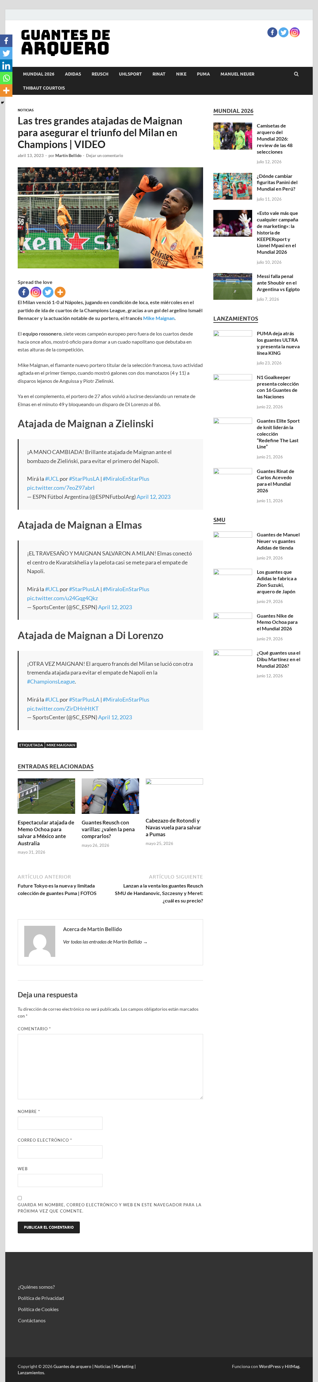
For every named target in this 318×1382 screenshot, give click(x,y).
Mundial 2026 (38, 74)
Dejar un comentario (104, 155)
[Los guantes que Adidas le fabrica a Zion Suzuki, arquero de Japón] (232, 572)
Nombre (29, 1111)
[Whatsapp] (6, 78)
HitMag (292, 1366)
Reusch (100, 74)
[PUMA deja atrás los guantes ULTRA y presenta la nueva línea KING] (232, 334)
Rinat (159, 74)
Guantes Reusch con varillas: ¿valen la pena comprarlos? (108, 829)
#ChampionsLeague (51, 681)
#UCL (52, 478)
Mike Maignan (159, 318)
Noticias (26, 110)
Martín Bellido (68, 155)
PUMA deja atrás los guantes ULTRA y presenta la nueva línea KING (278, 342)
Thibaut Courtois (44, 88)
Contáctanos (32, 1320)
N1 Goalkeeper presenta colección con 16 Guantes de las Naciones (278, 386)
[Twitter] (283, 32)
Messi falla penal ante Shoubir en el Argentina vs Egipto (278, 282)
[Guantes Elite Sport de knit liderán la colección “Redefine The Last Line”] (232, 421)
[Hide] (2, 102)
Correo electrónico (45, 1140)
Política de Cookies (38, 1309)
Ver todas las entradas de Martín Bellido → (105, 941)
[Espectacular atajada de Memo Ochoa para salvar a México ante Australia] (46, 815)
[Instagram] (295, 32)
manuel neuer (237, 74)
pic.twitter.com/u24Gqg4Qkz (62, 598)
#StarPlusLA (84, 478)
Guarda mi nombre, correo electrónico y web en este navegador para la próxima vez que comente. (110, 1207)
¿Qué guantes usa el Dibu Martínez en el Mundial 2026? (278, 659)
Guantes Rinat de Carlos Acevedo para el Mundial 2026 (275, 480)
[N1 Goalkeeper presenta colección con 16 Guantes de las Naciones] (232, 378)
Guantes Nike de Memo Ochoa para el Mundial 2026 (277, 622)
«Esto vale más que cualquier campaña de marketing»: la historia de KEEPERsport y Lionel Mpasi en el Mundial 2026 (277, 232)
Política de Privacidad (41, 1298)
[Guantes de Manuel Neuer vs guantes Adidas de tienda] (232, 535)
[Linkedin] (6, 65)
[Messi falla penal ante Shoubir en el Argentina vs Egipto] (232, 277)
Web (23, 1168)
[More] (60, 292)
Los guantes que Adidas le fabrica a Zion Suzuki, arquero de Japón (277, 581)
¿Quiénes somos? (36, 1287)
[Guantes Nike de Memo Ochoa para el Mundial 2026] (232, 616)
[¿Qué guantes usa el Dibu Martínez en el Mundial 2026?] (232, 653)
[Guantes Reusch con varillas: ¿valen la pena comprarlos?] (110, 815)
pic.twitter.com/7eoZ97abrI (61, 487)
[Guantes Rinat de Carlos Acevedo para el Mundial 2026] (232, 472)
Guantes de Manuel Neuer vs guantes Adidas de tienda (278, 540)
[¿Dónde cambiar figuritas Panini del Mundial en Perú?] (232, 176)
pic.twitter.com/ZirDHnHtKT (63, 708)
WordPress (270, 1366)
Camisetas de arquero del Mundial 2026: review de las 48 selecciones (275, 138)
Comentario (34, 1028)
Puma (203, 74)
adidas (73, 74)
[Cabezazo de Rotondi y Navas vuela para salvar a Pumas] (174, 783)
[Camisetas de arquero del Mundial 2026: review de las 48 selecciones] (232, 126)
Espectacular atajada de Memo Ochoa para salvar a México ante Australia (46, 832)
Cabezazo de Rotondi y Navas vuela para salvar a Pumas (173, 827)
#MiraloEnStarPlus (126, 478)
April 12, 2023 (153, 496)
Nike (181, 74)
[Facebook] (272, 32)
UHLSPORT (130, 74)
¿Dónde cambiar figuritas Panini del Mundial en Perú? (277, 182)
